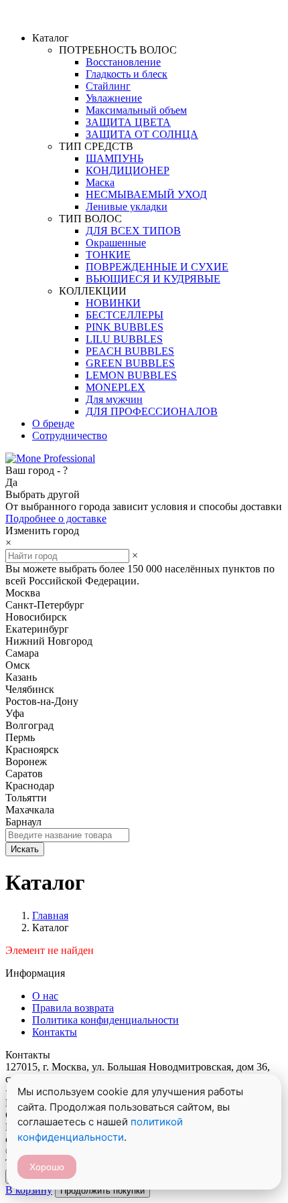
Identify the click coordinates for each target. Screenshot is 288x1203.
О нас (45, 995)
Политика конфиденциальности (105, 1020)
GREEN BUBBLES (130, 363)
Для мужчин (114, 399)
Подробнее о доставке (55, 518)
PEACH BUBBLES (130, 351)
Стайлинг (108, 86)
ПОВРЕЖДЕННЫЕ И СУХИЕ (157, 266)
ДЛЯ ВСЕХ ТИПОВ (133, 230)
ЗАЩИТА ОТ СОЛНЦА (142, 134)
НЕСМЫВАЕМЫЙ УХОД (146, 194)
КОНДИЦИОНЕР (127, 170)
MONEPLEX (115, 387)
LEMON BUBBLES (131, 375)
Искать (25, 849)
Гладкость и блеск (126, 74)
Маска (100, 182)
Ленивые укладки (126, 206)
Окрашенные (116, 242)
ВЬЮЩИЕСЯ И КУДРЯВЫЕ (153, 279)
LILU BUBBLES (124, 339)
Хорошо (46, 1166)
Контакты (54, 1032)
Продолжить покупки (102, 1191)
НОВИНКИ (113, 303)
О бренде (53, 423)
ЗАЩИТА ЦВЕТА (128, 122)
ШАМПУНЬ (114, 158)
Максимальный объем (136, 110)
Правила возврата (73, 1008)
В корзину (28, 1190)
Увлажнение (114, 98)
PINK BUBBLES (124, 327)
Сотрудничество (69, 435)
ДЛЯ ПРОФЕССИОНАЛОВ (152, 411)
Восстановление (123, 62)
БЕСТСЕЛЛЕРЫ (124, 315)
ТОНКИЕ (108, 254)
